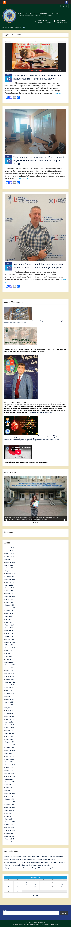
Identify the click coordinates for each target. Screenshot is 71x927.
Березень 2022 (10, 699)
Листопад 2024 (10, 608)
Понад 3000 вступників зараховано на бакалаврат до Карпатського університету (30, 859)
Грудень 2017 (9, 827)
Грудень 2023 (9, 639)
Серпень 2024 (9, 616)
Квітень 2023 (9, 662)
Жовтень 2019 (9, 779)
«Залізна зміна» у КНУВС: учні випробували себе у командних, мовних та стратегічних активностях (35, 862)
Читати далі (57, 93)
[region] (35, 498)
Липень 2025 (9, 585)
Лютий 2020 (9, 767)
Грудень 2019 (9, 773)
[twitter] (64, 6)
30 (17, 891)
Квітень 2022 (9, 696)
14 (62, 884)
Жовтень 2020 (9, 747)
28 (62, 889)
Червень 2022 (9, 690)
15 (9, 886)
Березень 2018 (10, 822)
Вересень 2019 (10, 782)
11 (35, 884)
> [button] (64, 520)
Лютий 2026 (9, 565)
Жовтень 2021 (9, 713)
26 (43, 889)
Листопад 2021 (10, 710)
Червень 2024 (9, 622)
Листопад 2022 (10, 676)
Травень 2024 (9, 625)
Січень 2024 (9, 636)
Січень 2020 (9, 770)
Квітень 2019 (9, 790)
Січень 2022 (9, 705)
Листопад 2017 (10, 830)
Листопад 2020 (10, 745)
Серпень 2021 (9, 719)
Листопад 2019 (10, 776)
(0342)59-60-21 (42, 20)
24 (26, 889)
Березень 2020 (10, 765)
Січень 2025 (9, 602)
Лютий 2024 (9, 633)
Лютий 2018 (9, 824)
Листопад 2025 (10, 573)
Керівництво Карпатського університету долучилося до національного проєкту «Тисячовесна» (34, 856)
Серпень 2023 (9, 650)
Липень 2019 (9, 785)
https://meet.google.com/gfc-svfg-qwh (41, 412)
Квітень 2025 (9, 593)
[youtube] (67, 6)
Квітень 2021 (9, 730)
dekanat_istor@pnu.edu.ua (44, 22)
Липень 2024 (9, 619)
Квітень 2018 (9, 819)
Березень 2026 (10, 562)
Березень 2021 (10, 733)
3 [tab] (37, 522)
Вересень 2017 (10, 836)
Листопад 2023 (10, 642)
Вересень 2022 (10, 682)
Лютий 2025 (9, 599)
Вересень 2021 (10, 716)
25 (35, 889)
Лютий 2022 (9, 702)
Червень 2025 (9, 588)
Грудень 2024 (9, 605)
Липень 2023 (9, 653)
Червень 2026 (9, 553)
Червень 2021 (9, 725)
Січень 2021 (9, 739)
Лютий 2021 (9, 736)
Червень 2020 (9, 756)
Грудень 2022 (9, 673)
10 (26, 884)
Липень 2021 (9, 722)
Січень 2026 (9, 568)
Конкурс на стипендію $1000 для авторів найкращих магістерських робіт (27, 865)
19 (43, 886)
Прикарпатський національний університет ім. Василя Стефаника (33, 924)
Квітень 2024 (9, 628)
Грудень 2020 (9, 742)
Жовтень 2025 (9, 576)
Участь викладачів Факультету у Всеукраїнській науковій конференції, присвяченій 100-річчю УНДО (38, 160)
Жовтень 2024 (9, 610)
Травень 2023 (9, 659)
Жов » (37, 895)
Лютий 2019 (9, 796)
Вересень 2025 (10, 579)
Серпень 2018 (9, 810)
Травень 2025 (9, 591)
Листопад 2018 (10, 802)
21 (62, 886)
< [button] (6, 520)
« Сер (33, 895)
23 (17, 889)
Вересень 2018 (10, 807)
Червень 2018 (9, 813)
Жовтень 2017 (9, 833)
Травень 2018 (9, 816)
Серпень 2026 (9, 548)
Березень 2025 (10, 596)
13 (52, 884)
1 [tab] (33, 522)
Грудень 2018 (9, 799)
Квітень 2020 (9, 762)
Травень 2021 (9, 727)
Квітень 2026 (9, 559)
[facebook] (60, 6)
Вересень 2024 (10, 613)
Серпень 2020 (9, 753)
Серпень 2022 (9, 685)
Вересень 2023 (10, 648)
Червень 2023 (9, 656)
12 (43, 884)
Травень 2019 (9, 787)
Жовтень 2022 (9, 679)
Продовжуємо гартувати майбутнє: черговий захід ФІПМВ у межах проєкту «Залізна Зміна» (33, 868)
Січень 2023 (9, 670)
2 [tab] (35, 522)
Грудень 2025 (9, 571)
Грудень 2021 (9, 708)
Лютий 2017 (9, 842)
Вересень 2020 (10, 750)
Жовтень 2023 (9, 645)
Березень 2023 (10, 665)
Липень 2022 (9, 688)
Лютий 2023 (9, 668)
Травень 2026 (9, 556)
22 (9, 889)
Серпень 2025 (9, 582)
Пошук (5, 910)
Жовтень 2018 (9, 805)
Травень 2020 (9, 759)
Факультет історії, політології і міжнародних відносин (38, 13)
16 (17, 886)
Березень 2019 (10, 793)
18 (35, 886)
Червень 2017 (9, 839)
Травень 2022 (9, 693)
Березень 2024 (10, 630)
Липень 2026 (9, 551)
